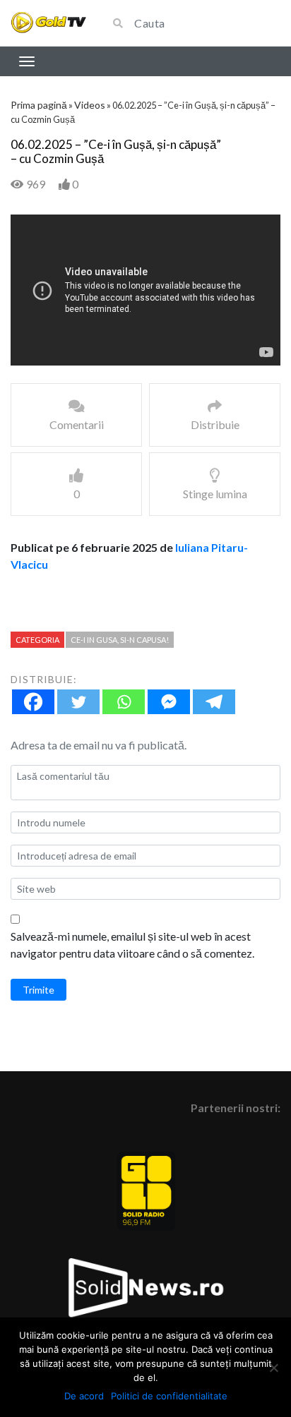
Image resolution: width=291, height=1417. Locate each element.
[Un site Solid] (48, 23)
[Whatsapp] (123, 701)
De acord (84, 1395)
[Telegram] (214, 701)
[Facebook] (33, 701)
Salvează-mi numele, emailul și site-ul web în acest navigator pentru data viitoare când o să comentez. (132, 944)
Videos (89, 105)
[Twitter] (78, 701)
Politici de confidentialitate (169, 1395)
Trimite (38, 990)
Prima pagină (39, 105)
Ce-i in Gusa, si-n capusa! (120, 639)
